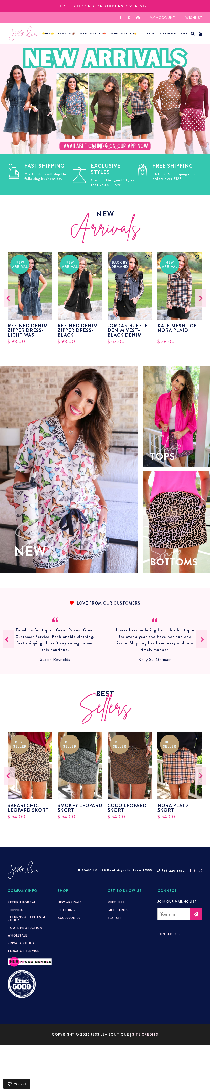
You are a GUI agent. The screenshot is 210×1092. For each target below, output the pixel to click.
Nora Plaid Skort (173, 808)
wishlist (193, 17)
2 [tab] (101, 146)
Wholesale (17, 935)
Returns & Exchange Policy (27, 919)
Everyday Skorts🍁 (92, 33)
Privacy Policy (21, 943)
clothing (66, 910)
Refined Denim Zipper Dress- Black (78, 330)
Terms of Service (23, 950)
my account (162, 17)
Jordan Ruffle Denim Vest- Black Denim (128, 330)
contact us (169, 934)
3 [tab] (108, 146)
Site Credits (145, 1034)
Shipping (16, 910)
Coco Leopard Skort (127, 808)
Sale (184, 33)
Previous (9, 298)
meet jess (116, 902)
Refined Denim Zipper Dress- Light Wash (28, 330)
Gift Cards (118, 910)
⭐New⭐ (48, 33)
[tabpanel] (105, 99)
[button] (193, 34)
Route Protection (25, 927)
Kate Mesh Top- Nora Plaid (178, 329)
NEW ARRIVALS (70, 902)
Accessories (69, 917)
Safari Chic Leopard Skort (28, 808)
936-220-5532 (173, 870)
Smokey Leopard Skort (80, 808)
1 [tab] (93, 146)
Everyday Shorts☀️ (123, 33)
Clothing (148, 33)
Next (200, 298)
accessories (168, 33)
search (114, 917)
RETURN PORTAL (22, 902)
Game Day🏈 (66, 33)
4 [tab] (116, 146)
